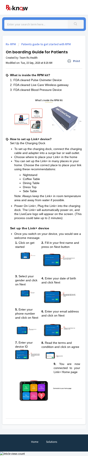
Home (34, 442)
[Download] (36, 229)
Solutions (51, 442)
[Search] (76, 24)
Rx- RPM (11, 44)
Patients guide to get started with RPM (46, 44)
